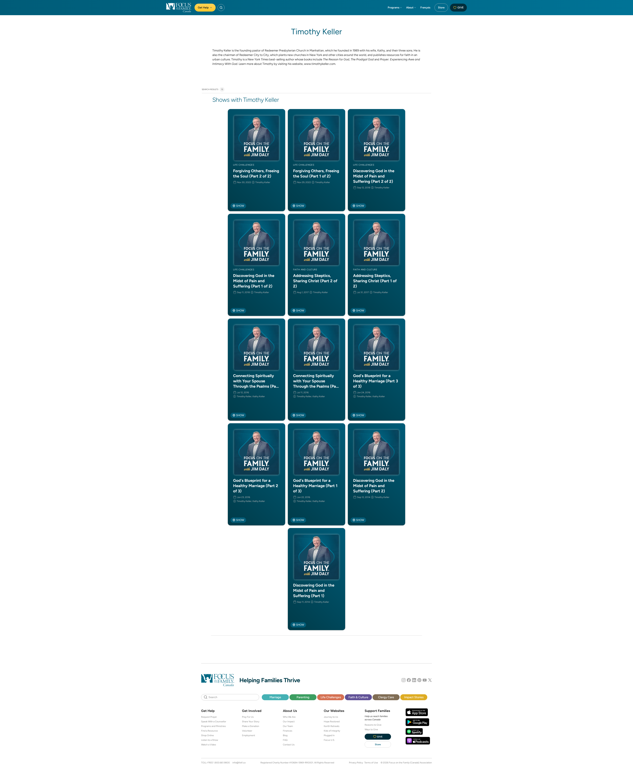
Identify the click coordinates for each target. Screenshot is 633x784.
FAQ (285, 740)
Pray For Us (248, 717)
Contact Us (289, 744)
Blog (285, 735)
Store (441, 7)
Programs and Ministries (213, 726)
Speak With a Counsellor (213, 721)
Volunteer (247, 730)
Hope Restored (332, 721)
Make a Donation (250, 726)
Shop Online (207, 735)
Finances (287, 730)
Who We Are (289, 717)
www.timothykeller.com (319, 63)
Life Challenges (331, 697)
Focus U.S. (329, 740)
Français (425, 7)
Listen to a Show (209, 740)
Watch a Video (208, 744)
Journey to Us (331, 717)
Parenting (303, 697)
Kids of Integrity (332, 730)
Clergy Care (386, 697)
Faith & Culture (358, 697)
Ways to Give (371, 729)
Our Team (288, 726)
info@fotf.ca (238, 762)
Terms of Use (371, 762)
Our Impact (289, 721)
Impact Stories (413, 697)
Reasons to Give (373, 724)
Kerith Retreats (331, 726)
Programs (393, 7)
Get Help (203, 7)
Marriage (275, 697)
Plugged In (329, 735)
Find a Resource (209, 730)
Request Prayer (209, 717)
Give (460, 7)
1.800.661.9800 (221, 762)
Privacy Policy (356, 762)
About (409, 7)
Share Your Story (250, 721)
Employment (248, 735)
